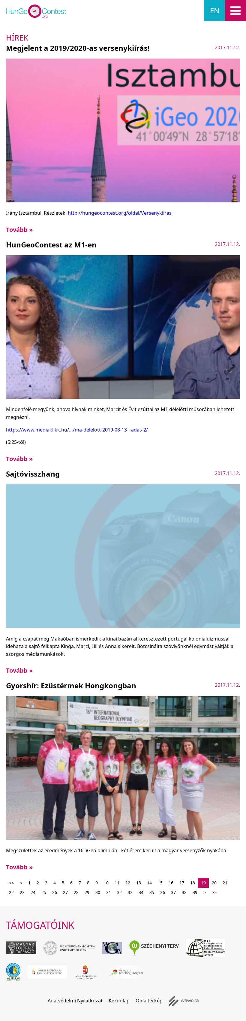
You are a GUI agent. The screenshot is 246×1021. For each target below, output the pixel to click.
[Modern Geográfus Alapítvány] (112, 948)
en (214, 10)
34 (141, 892)
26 (54, 892)
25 (43, 892)
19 (203, 883)
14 (149, 883)
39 (195, 892)
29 (87, 892)
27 (65, 892)
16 (171, 883)
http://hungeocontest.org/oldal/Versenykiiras (120, 213)
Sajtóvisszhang (33, 474)
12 (127, 883)
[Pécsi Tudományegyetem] (69, 948)
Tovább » (19, 230)
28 (76, 892)
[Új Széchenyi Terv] (154, 948)
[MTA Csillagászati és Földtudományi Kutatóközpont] (205, 948)
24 (33, 892)
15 (160, 883)
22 (11, 892)
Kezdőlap (119, 1000)
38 (184, 892)
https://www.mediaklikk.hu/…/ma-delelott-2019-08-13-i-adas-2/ (77, 429)
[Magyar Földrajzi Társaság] (21, 947)
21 (225, 883)
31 (108, 892)
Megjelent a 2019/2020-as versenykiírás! (78, 48)
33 (130, 892)
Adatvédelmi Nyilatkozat (75, 1000)
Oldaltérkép (149, 1000)
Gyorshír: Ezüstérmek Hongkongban (71, 685)
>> (214, 892)
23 (22, 892)
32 (119, 892)
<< (11, 883)
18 (192, 883)
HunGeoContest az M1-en (51, 245)
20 (214, 883)
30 (97, 892)
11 (117, 883)
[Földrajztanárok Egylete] (13, 972)
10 (106, 883)
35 (151, 892)
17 (181, 883)
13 (138, 883)
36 (162, 892)
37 (173, 892)
